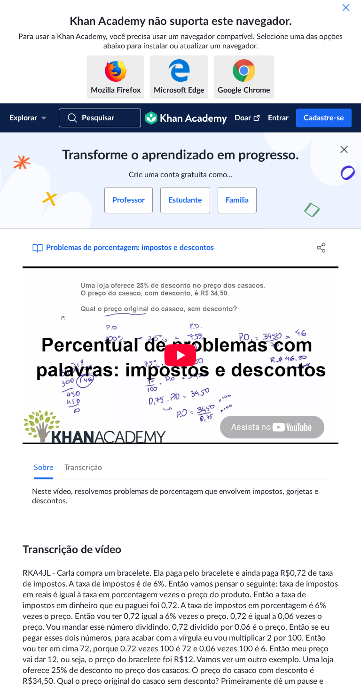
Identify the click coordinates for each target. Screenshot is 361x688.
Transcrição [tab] (83, 467)
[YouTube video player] (180, 355)
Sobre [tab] (43, 467)
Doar (243, 118)
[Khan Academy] (186, 118)
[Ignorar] (345, 7)
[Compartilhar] (321, 247)
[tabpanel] (180, 492)
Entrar (278, 118)
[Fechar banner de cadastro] (344, 149)
